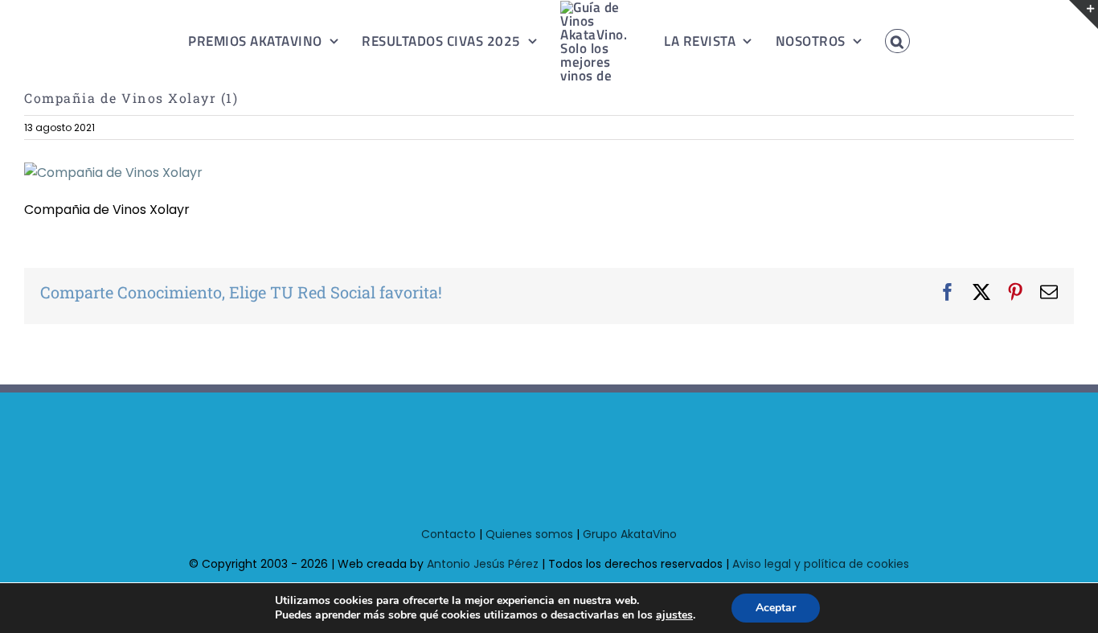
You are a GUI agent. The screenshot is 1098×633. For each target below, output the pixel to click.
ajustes (674, 615)
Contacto (448, 534)
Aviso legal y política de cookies (820, 564)
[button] (879, 41)
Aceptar (776, 607)
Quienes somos (529, 534)
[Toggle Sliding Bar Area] (1083, 14)
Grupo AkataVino (630, 534)
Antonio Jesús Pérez (483, 564)
